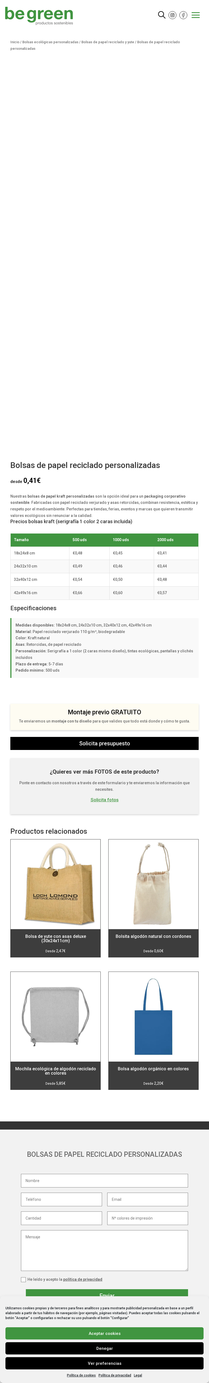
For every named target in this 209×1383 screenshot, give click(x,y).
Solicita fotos (105, 799)
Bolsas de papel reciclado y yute (107, 42)
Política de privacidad (115, 1375)
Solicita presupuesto (104, 743)
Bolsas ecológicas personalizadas (50, 42)
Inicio (14, 42)
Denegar (104, 1348)
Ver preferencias (104, 1363)
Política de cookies (81, 1375)
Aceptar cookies (105, 1333)
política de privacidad (82, 1279)
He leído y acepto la (64, 1279)
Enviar (107, 1295)
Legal (138, 1375)
